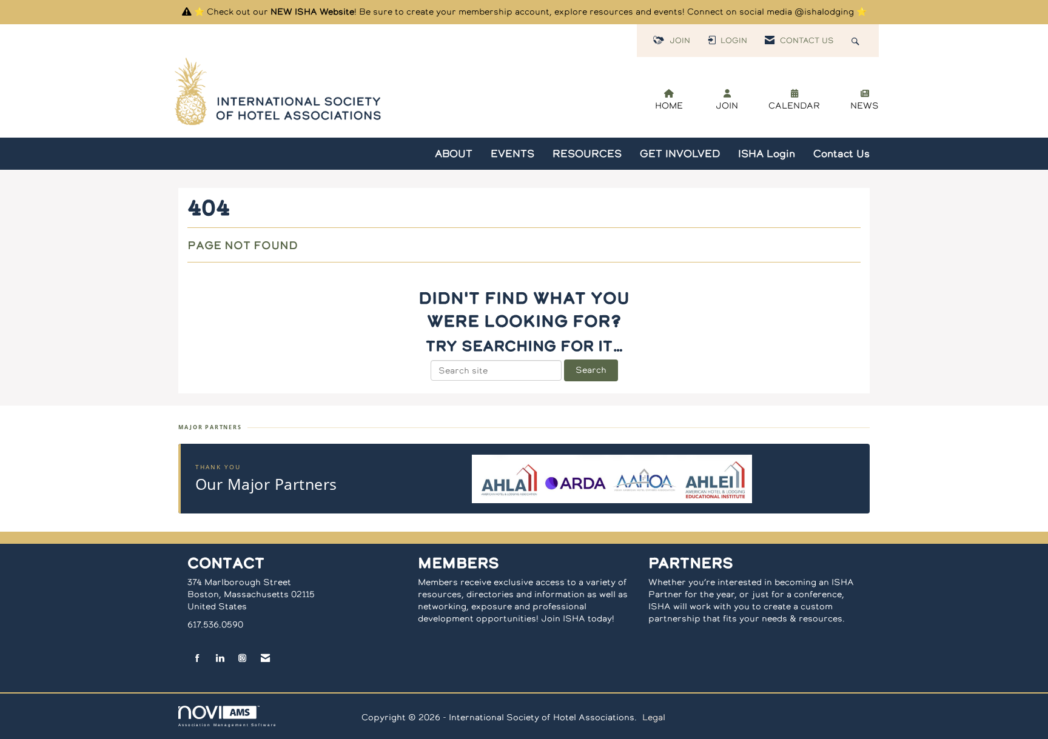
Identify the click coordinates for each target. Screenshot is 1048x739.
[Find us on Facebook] (197, 658)
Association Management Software (227, 725)
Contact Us (841, 153)
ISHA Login (766, 153)
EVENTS (512, 153)
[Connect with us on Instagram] (242, 658)
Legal (653, 717)
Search (591, 369)
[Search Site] (857, 40)
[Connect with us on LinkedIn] (220, 658)
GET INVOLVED (680, 153)
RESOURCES (587, 153)
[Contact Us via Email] (265, 658)
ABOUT (453, 153)
